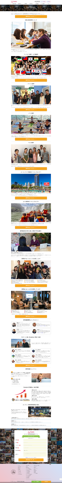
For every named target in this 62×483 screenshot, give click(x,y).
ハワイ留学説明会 (28, 472)
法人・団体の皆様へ (20, 474)
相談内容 (17, 454)
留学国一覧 (19, 3)
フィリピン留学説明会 (28, 468)
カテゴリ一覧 (19, 470)
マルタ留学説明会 (28, 473)
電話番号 (17, 447)
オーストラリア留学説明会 (28, 469)
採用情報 (35, 472)
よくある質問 (42, 3)
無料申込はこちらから (30, 16)
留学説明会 (48, 1)
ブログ (48, 3)
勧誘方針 (35, 469)
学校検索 (26, 3)
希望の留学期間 (17, 450)
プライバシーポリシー (31, 457)
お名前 (16, 442)
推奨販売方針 (35, 470)
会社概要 (35, 471)
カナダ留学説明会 (28, 470)
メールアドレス (17, 445)
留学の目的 (19, 468)
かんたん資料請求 (43, 1)
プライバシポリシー (36, 468)
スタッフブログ (19, 472)
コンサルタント (19, 473)
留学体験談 (37, 3)
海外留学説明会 (27, 467)
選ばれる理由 (14, 3)
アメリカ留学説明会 (28, 471)
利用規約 (27, 457)
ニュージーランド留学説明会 (29, 474)
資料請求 (37, 481)
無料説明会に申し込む (30, 459)
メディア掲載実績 (36, 473)
